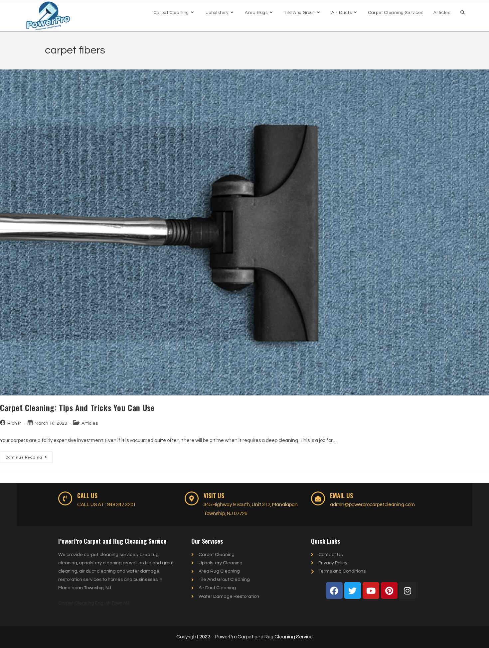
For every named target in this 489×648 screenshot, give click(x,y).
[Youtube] (371, 590)
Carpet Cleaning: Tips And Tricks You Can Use (77, 407)
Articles (90, 423)
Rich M (14, 423)
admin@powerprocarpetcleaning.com (372, 504)
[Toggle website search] (462, 12)
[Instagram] (407, 590)
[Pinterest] (389, 590)
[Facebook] (334, 590)
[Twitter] (352, 590)
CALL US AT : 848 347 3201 (106, 504)
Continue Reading (29, 455)
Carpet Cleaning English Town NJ (93, 603)
